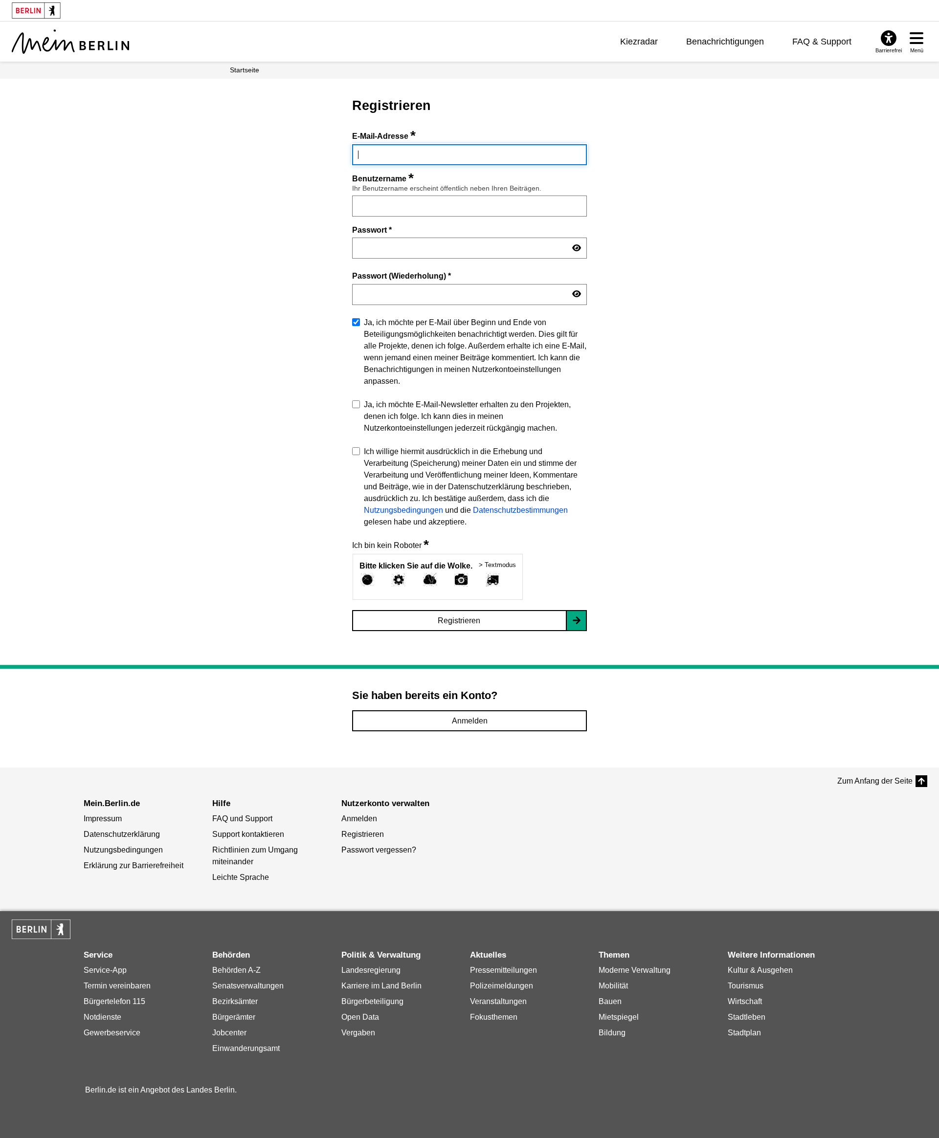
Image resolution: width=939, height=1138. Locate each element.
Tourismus (745, 986)
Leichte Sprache (240, 877)
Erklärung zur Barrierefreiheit (133, 865)
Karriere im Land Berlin (381, 986)
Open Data (360, 1017)
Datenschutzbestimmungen (520, 510)
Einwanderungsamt (246, 1048)
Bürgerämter (233, 1017)
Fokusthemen (493, 1017)
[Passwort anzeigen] (576, 248)
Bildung (612, 1033)
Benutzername (383, 178)
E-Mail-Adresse (384, 136)
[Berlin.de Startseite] (41, 929)
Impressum (103, 818)
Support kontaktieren (248, 834)
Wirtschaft (745, 1001)
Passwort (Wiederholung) (401, 275)
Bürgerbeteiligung (372, 1001)
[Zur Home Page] (70, 41)
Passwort (372, 229)
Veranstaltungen (498, 1001)
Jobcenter (229, 1033)
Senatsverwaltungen (248, 986)
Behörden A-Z (236, 970)
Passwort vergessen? (378, 850)
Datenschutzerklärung (122, 834)
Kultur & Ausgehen (760, 970)
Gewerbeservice (112, 1033)
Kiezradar (639, 41)
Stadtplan (744, 1033)
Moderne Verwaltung (635, 970)
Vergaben (358, 1033)
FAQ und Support (242, 818)
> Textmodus (497, 565)
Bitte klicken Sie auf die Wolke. (415, 566)
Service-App (105, 970)
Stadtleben (746, 1017)
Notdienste (102, 1017)
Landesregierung (371, 970)
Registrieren (459, 620)
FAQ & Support (821, 41)
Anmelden (470, 721)
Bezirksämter (235, 1001)
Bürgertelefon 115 (114, 1001)
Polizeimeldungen (501, 986)
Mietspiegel (619, 1017)
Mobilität (613, 986)
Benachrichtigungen (725, 41)
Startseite (244, 70)
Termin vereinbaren (117, 986)
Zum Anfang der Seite (875, 781)
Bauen (610, 1001)
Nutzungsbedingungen (403, 510)
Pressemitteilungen (503, 970)
